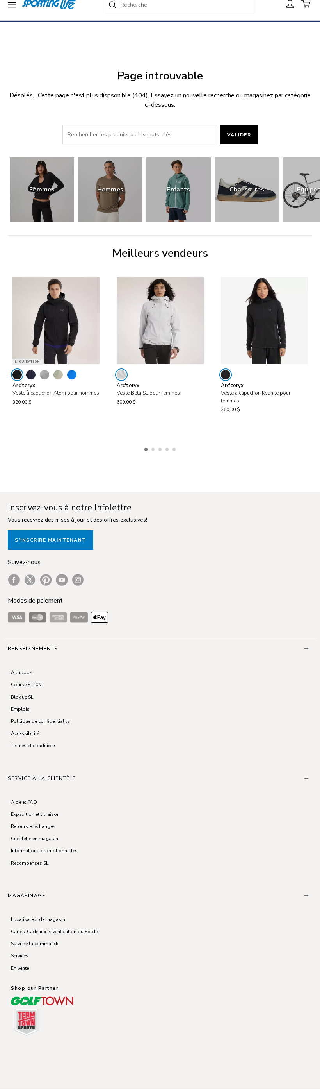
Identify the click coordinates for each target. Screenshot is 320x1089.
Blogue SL (22, 697)
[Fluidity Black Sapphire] (72, 374)
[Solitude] (121, 374)
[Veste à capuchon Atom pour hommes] (56, 320)
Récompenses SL (29, 863)
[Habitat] (58, 374)
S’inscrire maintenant (50, 540)
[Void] (44, 374)
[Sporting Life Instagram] (78, 580)
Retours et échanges (33, 826)
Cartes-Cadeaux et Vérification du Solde (54, 931)
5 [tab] (174, 448)
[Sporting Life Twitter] (30, 580)
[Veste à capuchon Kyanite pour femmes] (264, 320)
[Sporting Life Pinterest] (46, 580)
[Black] (17, 374)
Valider (239, 135)
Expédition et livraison (35, 814)
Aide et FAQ (24, 802)
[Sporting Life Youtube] (62, 580)
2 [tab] (153, 448)
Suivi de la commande (35, 944)
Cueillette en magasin (34, 838)
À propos (21, 672)
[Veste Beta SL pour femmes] (160, 320)
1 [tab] (146, 448)
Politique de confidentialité (40, 721)
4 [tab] (167, 448)
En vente (20, 968)
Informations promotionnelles (44, 851)
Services (19, 956)
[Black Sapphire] (31, 374)
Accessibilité (25, 733)
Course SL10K (26, 684)
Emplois (20, 709)
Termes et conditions (34, 745)
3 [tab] (160, 448)
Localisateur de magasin (38, 919)
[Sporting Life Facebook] (14, 580)
